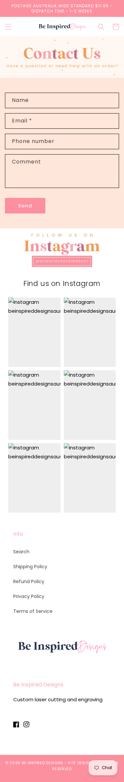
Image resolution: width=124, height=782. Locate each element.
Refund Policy (28, 581)
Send (25, 205)
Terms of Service (33, 611)
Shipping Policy (30, 566)
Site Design (80, 762)
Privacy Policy (28, 596)
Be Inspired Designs (42, 762)
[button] (8, 27)
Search (21, 551)
